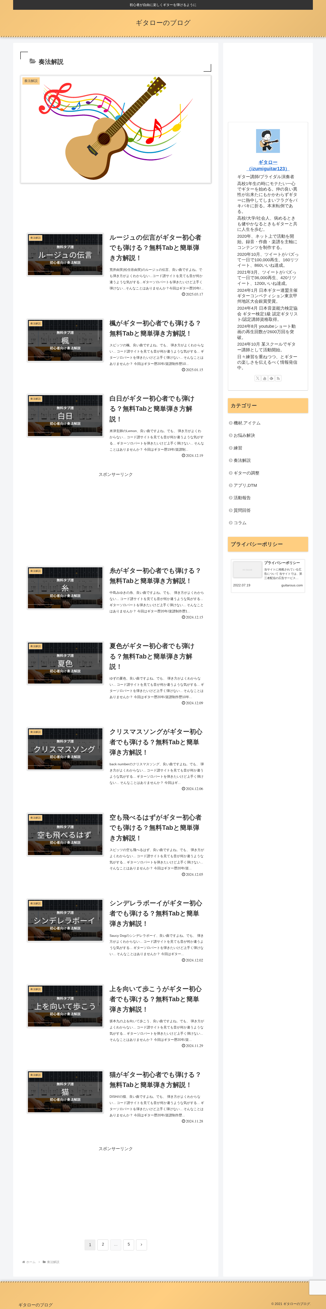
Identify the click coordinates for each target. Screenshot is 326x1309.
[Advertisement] (115, 205)
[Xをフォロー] (258, 378)
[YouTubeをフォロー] (265, 378)
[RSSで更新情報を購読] (278, 378)
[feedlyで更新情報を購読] (271, 378)
